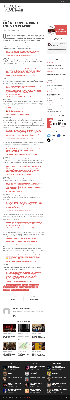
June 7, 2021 (30, 138)
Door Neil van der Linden (13, 369)
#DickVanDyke (10, 206)
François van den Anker (10, 30)
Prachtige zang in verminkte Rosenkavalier (37, 378)
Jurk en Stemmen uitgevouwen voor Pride (14, 367)
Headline (10, 333)
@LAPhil (26, 71)
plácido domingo (21, 289)
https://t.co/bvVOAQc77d (12, 188)
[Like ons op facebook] (58, 135)
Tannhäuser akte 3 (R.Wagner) (54, 65)
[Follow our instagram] (49, 140)
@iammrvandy (18, 206)
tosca (27, 289)
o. (36, 287)
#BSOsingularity (13, 259)
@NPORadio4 (9, 277)
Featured (5, 333)
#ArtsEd (35, 206)
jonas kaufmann (7, 287)
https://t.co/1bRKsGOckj (23, 93)
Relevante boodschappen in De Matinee (9, 337)
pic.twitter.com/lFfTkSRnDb (26, 171)
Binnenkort (20, 333)
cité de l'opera (25, 285)
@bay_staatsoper (10, 241)
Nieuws (4, 20)
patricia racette (7, 289)
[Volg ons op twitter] (49, 135)
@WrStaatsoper (28, 222)
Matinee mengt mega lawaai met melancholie (38, 355)
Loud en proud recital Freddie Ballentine (37, 367)
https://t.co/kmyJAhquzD (30, 52)
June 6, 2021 (27, 55)
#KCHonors (26, 206)
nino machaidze (22, 287)
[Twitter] (64, 2)
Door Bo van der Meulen (12, 380)
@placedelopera (17, 276)
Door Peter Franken (34, 375)
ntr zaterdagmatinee (31, 287)
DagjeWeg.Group (25, 397)
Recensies (27, 336)
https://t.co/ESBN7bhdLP (12, 151)
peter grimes (13, 289)
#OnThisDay (36, 166)
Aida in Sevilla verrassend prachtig (14, 384)
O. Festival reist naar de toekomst (24, 355)
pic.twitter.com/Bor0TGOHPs (27, 72)
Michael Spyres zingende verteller (36, 384)
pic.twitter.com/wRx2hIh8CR (16, 111)
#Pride (14, 90)
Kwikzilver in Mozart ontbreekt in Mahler (35, 390)
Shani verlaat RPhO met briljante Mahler (9, 355)
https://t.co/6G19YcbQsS (12, 72)
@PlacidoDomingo (24, 130)
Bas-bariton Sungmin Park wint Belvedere (15, 390)
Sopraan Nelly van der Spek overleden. (15, 378)
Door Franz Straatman (34, 380)
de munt (30, 285)
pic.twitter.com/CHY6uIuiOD (29, 241)
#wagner (18, 241)
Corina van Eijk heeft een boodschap (58, 372)
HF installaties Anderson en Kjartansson (59, 390)
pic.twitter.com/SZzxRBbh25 (13, 207)
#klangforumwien (23, 259)
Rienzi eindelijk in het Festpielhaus (35, 372)
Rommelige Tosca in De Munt (23, 338)
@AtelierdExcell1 (10, 52)
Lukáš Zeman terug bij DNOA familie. (59, 384)
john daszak (36, 285)
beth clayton (18, 285)
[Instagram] (61, 2)
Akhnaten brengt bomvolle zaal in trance (38, 337)
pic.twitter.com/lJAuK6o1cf (13, 94)
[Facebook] (59, 2)
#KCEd (31, 206)
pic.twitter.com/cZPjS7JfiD (13, 225)
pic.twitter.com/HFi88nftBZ (26, 135)
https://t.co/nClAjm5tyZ (12, 279)
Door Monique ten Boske (35, 386)
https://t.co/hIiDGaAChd (12, 171)
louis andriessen (14, 287)
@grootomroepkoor (29, 277)
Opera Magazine (49, 54)
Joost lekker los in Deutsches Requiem (15, 372)
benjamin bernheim (10, 285)
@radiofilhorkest (17, 277)
